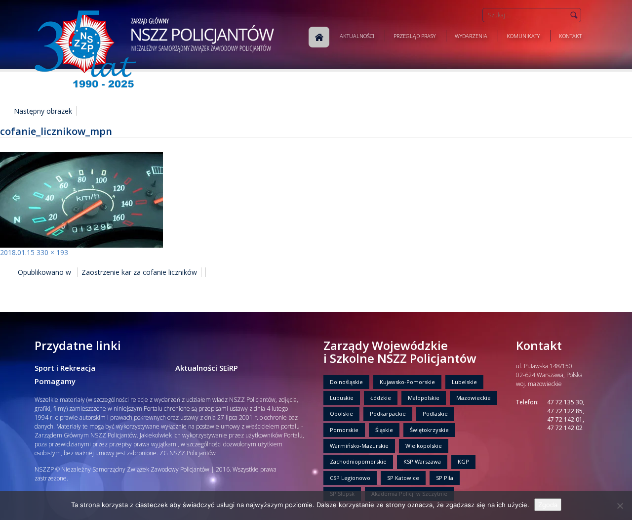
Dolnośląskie (346, 382)
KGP (463, 461)
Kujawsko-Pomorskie (407, 382)
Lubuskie (342, 397)
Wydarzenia (471, 36)
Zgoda (547, 505)
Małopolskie (423, 397)
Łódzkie (380, 397)
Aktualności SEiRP (206, 368)
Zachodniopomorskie (358, 461)
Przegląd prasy (414, 36)
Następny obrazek (43, 111)
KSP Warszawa (422, 461)
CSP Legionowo (350, 477)
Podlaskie (435, 413)
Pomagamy (55, 381)
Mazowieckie (473, 397)
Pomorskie (344, 429)
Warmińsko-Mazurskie (359, 445)
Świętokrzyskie (429, 429)
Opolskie (341, 413)
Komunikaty (523, 36)
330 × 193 (52, 252)
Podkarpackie (388, 413)
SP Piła (444, 477)
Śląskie (384, 429)
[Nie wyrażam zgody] (620, 506)
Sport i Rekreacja (65, 368)
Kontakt (570, 36)
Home (319, 37)
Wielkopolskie (423, 445)
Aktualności (357, 36)
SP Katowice (403, 477)
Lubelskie (464, 382)
